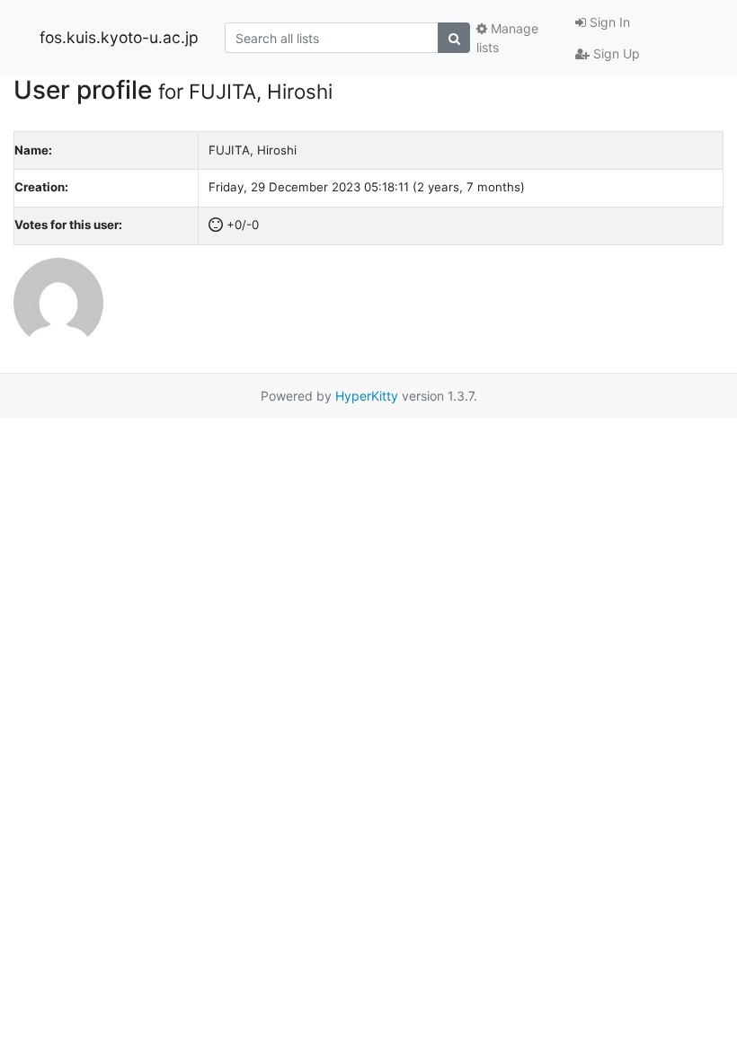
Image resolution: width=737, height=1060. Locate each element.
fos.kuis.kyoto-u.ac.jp (119, 37)
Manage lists (507, 38)
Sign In (608, 22)
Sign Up (615, 53)
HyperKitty (366, 395)
